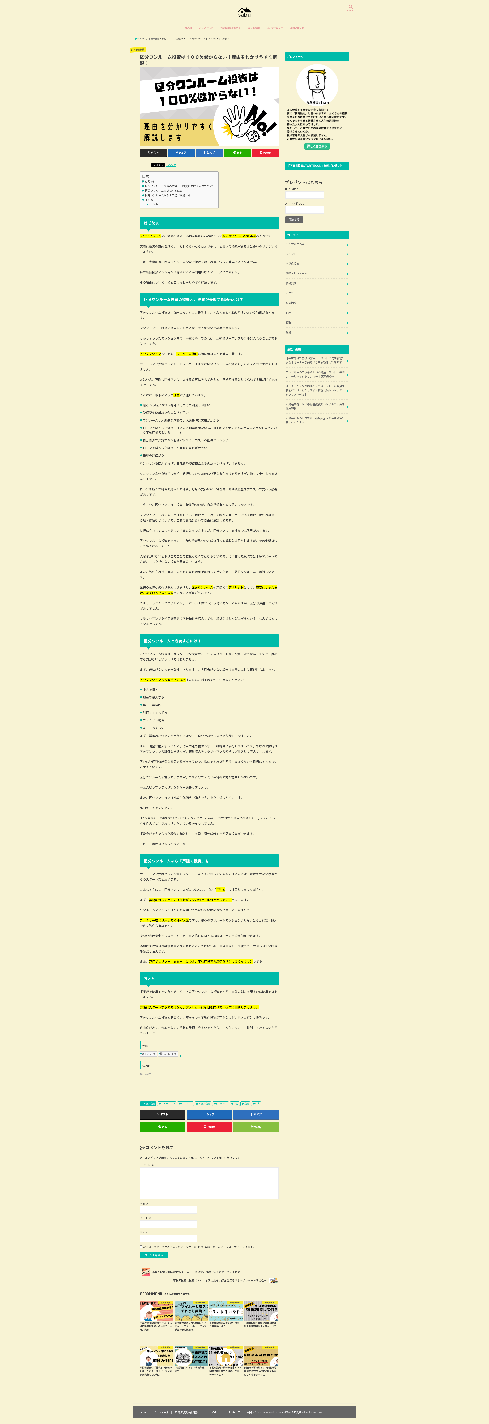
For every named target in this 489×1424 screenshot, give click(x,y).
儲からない (222, 1103)
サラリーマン (168, 1103)
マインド (291, 254)
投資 (246, 1103)
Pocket (171, 165)
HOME (188, 27)
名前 (144, 1204)
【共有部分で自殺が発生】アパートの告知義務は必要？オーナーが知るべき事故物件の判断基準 (315, 360)
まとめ (149, 200)
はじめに (150, 181)
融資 (288, 332)
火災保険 (291, 303)
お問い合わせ (297, 27)
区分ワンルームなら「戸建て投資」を (167, 195)
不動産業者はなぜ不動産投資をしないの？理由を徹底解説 (315, 406)
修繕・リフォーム (296, 273)
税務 (288, 313)
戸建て (290, 293)
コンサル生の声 (275, 27)
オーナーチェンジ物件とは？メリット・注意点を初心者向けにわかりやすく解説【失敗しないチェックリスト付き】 (315, 390)
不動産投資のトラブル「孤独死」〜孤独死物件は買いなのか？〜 (315, 420)
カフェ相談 (254, 27)
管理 (288, 322)
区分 (236, 1103)
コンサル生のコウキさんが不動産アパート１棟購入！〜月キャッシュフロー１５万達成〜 (315, 374)
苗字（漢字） (293, 189)
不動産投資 (149, 1103)
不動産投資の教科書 (230, 27)
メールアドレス (294, 203)
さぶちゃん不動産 (291, 1412)
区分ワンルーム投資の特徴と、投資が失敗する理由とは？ (180, 186)
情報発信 (291, 283)
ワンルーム (187, 1103)
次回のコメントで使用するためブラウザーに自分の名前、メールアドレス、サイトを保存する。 (200, 1247)
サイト (144, 1232)
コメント (147, 1165)
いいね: (155, 204)
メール (145, 1218)
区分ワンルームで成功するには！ (165, 190)
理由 (257, 1103)
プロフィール (206, 27)
